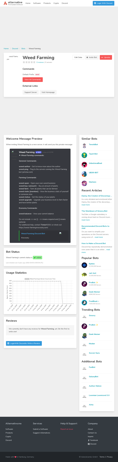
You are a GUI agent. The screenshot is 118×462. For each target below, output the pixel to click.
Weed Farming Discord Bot (33, 233)
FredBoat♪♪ (94, 301)
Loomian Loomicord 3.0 (99, 395)
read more (86, 205)
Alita (91, 404)
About (90, 429)
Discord (65, 3)
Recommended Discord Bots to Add (95, 227)
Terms (102, 457)
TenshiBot (93, 144)
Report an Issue (66, 429)
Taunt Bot (93, 154)
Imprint (90, 436)
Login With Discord (104, 3)
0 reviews (40, 62)
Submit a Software (40, 429)
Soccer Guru (94, 353)
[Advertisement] (59, 28)
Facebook (94, 440)
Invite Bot (93, 57)
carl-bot (92, 273)
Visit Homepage (48, 92)
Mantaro (92, 182)
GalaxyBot (93, 376)
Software (37, 3)
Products (47, 3)
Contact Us (92, 433)
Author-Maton (95, 386)
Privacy (109, 457)
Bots (23, 48)
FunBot (92, 367)
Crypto (56, 3)
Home (27, 3)
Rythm (92, 264)
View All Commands (33, 79)
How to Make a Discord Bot (94, 243)
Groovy (92, 315)
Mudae (92, 343)
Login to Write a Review (25, 343)
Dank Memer (94, 292)
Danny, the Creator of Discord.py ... (97, 196)
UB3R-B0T (93, 172)
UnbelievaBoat (95, 163)
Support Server (31, 92)
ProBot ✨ (93, 282)
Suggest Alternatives (41, 433)
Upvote (107, 57)
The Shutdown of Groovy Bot (94, 211)
